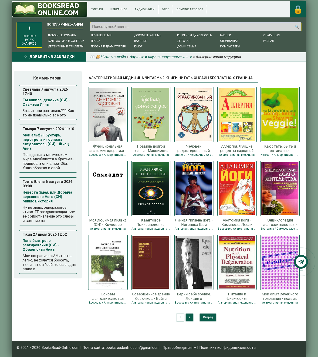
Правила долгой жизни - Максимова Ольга (150, 148)
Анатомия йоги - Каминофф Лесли (236, 222)
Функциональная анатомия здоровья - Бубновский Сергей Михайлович (107, 148)
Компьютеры (230, 46)
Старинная (271, 35)
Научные (140, 41)
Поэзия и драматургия (108, 46)
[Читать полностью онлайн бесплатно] (50, 9)
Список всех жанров (29, 39)
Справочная (229, 41)
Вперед (208, 317)
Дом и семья (186, 46)
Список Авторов (189, 9)
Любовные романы (62, 35)
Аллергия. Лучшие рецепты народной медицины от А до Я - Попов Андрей (237, 148)
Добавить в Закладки (51, 57)
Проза (95, 41)
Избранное (118, 9)
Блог (165, 9)
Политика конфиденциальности (227, 347)
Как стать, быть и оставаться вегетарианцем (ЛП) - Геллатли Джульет (280, 148)
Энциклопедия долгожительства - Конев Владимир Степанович (280, 222)
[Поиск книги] (296, 26)
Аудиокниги (145, 9)
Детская (183, 41)
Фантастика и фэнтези (66, 41)
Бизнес (225, 35)
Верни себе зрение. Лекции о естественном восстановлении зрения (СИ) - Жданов (194, 296)
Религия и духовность (194, 35)
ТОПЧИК (97, 9)
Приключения (101, 35)
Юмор (138, 46)
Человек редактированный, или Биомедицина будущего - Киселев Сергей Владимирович (194, 148)
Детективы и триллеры (66, 46)
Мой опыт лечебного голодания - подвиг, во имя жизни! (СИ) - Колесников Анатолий (280, 296)
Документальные (147, 35)
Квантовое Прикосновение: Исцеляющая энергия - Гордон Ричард (151, 222)
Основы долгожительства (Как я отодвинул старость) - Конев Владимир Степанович (108, 296)
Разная (268, 41)
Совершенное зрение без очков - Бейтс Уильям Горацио (151, 296)
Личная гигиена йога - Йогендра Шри (194, 222)
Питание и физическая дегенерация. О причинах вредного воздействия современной (237, 296)
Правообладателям (179, 347)
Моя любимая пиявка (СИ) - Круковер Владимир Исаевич (107, 222)
